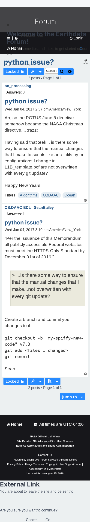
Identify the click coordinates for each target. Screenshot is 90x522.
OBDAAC (51, 195)
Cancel (32, 520)
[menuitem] (35, 424)
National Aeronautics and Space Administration (45, 445)
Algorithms (28, 195)
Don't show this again (22, 64)
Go (47, 520)
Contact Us (45, 455)
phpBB (30, 459)
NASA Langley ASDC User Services (53, 441)
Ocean (69, 195)
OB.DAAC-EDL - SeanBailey (29, 208)
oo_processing (18, 86)
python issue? (26, 101)
